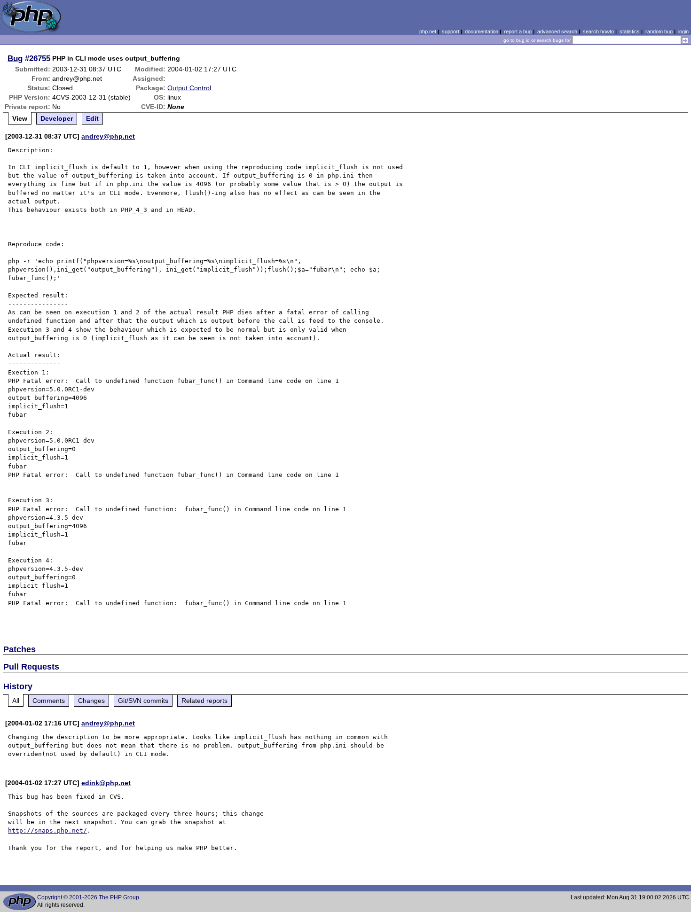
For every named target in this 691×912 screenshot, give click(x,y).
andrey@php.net (108, 136)
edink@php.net (106, 783)
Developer (56, 118)
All (15, 700)
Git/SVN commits (143, 700)
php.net (427, 31)
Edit (92, 118)
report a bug (518, 31)
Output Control (189, 88)
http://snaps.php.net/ (47, 830)
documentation (481, 31)
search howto (598, 31)
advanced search (557, 31)
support (450, 31)
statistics (630, 31)
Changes (91, 700)
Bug (15, 58)
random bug (659, 31)
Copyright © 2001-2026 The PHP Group (88, 897)
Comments (48, 700)
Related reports (204, 700)
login (683, 31)
